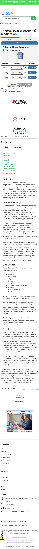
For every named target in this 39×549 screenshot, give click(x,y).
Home (2, 23)
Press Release (5, 480)
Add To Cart (32, 67)
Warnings (6, 162)
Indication (6, 156)
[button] (2, 535)
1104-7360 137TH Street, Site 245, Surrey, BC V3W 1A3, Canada (20, 500)
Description (5, 137)
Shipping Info (5, 471)
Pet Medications (6, 457)
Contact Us (5, 463)
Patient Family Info (9, 164)
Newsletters (5, 477)
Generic (29, 39)
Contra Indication (9, 167)
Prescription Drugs (7, 455)
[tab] (5, 136)
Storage (5, 158)
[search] (33, 18)
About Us (4, 452)
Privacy (3, 483)
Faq (2, 474)
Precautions (7, 160)
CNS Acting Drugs (11, 23)
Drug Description (9, 153)
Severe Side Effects (9, 169)
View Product (19, 401)
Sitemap (3, 489)
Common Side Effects (10, 171)
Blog (2, 486)
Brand (10, 39)
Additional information (20, 137)
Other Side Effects (9, 173)
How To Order (5, 460)
